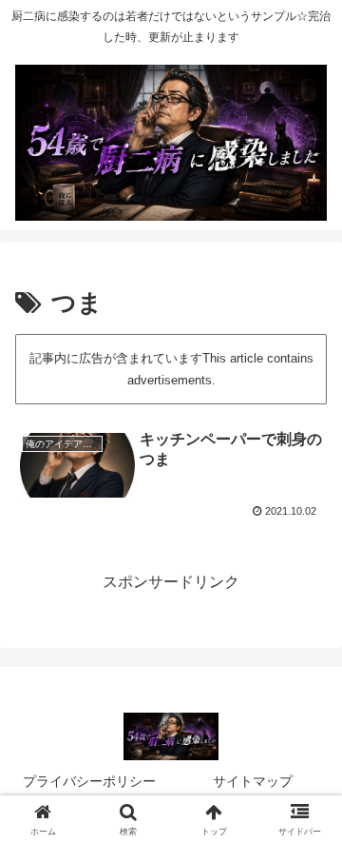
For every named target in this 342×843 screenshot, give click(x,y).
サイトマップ (253, 781)
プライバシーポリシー (89, 781)
